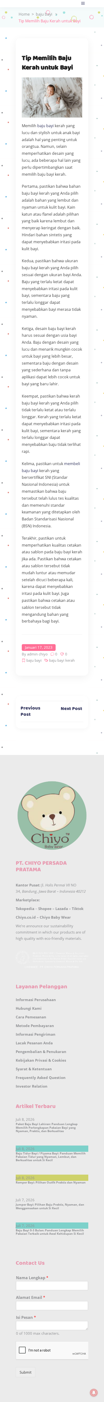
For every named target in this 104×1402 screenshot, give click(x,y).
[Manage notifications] (94, 1392)
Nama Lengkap (32, 1277)
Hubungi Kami (29, 1008)
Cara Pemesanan (31, 1017)
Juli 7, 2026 (25, 1199)
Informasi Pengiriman (35, 1034)
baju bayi (44, 14)
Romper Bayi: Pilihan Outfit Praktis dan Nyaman (51, 1182)
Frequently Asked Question (41, 1077)
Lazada (61, 908)
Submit (25, 1372)
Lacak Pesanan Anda (34, 1043)
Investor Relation (31, 1086)
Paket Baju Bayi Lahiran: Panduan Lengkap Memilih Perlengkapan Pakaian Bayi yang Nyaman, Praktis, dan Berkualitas (47, 1127)
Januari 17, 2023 (38, 647)
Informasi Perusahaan (36, 999)
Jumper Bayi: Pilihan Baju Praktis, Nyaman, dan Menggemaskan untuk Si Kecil (50, 1206)
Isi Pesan (26, 1317)
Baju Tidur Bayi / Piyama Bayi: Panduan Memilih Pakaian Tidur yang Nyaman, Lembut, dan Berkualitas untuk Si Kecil (51, 1156)
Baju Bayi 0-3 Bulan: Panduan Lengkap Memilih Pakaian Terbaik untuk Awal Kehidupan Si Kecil (50, 1232)
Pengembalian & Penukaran (41, 1051)
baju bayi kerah (62, 660)
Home (24, 14)
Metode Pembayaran (35, 1025)
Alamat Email (30, 1297)
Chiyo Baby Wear (55, 917)
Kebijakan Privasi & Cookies (41, 1060)
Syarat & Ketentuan (34, 1068)
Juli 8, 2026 (25, 1119)
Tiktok (77, 908)
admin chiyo (37, 654)
